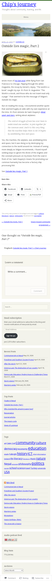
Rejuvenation (9, 413)
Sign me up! (11, 336)
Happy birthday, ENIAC (12, 519)
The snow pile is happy (12, 524)
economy (23, 448)
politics (38, 463)
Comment (38, 291)
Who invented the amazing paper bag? (18, 409)
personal (15, 464)
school (13, 468)
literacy (18, 458)
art (5, 443)
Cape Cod (11, 443)
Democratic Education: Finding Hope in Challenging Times (26, 374)
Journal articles (9, 417)
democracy (11, 448)
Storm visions (9, 381)
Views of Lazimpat (11, 425)
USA (7, 472)
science (21, 468)
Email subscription (13, 318)
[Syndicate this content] (5, 483)
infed (35, 454)
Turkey (33, 468)
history (22, 453)
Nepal (7, 464)
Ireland (7, 459)
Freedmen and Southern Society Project (19, 360)
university (42, 468)
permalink (37, 216)
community (25, 442)
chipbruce (20, 42)
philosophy (19, 216)
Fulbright (13, 454)
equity (6, 454)
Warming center (10, 385)
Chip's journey (19, 4)
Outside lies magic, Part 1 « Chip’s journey (29, 248)
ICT (30, 453)
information (41, 454)
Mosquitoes (8, 515)
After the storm (10, 364)
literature (5, 216)
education (37, 448)
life (11, 458)
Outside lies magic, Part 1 (16, 171)
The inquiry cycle (10, 421)
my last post (20, 80)
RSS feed (10, 483)
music (33, 458)
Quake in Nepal (10, 401)
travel (27, 468)
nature (11, 216)
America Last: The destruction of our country (21, 368)
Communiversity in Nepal (13, 355)
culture (41, 213)
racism (6, 468)
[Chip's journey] (26, 36)
